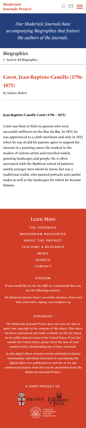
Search (43, 260)
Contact (43, 266)
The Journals (43, 227)
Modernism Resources (43, 234)
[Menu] (80, 7)
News (43, 253)
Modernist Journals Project (17, 6)
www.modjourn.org (59, 302)
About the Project (43, 240)
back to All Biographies (22, 60)
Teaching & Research (43, 247)
